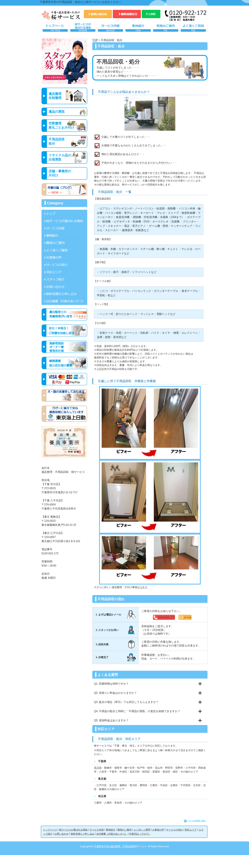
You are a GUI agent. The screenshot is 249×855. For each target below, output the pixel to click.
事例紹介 (138, 29)
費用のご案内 (166, 29)
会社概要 (64, 301)
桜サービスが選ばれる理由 (83, 29)
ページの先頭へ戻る (197, 821)
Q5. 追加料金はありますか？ (111, 720)
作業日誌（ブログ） (140, 833)
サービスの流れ (64, 264)
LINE (151, 14)
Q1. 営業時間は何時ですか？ (111, 683)
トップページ (55, 29)
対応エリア (64, 272)
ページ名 (64, 213)
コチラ (143, 587)
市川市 (98, 767)
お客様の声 (64, 257)
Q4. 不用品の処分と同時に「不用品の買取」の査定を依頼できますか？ (137, 711)
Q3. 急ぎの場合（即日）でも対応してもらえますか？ (126, 702)
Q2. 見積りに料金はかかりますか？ (115, 692)
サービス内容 (110, 29)
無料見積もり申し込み (64, 293)
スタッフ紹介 (64, 279)
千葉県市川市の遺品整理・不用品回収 (114, 846)
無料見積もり (127, 14)
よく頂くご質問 (194, 29)
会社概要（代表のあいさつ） (111, 833)
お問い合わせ (98, 14)
